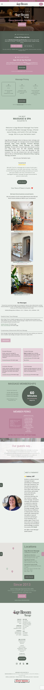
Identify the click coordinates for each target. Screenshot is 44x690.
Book (41, 4)
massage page (20, 104)
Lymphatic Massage (6, 374)
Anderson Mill (19, 71)
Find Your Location (28, 676)
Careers (22, 645)
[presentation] (5, 453)
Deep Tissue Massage (5, 325)
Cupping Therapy (27, 624)
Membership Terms (22, 648)
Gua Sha (25, 627)
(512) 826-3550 (22, 655)
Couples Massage (28, 358)
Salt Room (18, 627)
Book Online (22, 182)
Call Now (27, 360)
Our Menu (25, 632)
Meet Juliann (22, 647)
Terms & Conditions (10, 676)
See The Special (28, 46)
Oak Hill (22, 643)
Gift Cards (18, 635)
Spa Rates (25, 634)
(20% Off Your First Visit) (22, 263)
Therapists (25, 635)
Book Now (22, 24)
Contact (22, 651)
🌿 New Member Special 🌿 (22, 1)
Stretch (19, 622)
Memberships (18, 632)
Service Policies (22, 650)
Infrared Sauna (17, 628)
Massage (19, 620)
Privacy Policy (19, 676)
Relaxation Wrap (27, 623)
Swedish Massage (5, 324)
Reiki (20, 623)
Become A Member (16, 46)
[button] (12, 571)
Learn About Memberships (22, 600)
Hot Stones (26, 626)
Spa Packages (18, 633)
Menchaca (22, 642)
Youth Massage (27, 374)
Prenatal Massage (6, 360)
